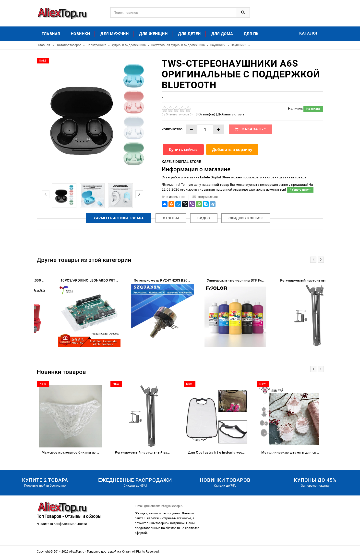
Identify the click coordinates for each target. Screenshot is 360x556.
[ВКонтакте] (165, 204)
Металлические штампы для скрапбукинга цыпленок (291, 452)
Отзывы (171, 218)
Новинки (80, 33)
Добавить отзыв (230, 114)
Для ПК (251, 33)
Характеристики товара (119, 218)
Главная (51, 33)
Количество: (172, 129)
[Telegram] (213, 204)
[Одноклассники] (171, 204)
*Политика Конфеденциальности (62, 524)
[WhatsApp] (199, 204)
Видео (203, 218)
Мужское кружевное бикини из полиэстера (72, 452)
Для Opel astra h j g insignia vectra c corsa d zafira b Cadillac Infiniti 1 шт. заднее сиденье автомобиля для (218, 452)
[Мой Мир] (178, 204)
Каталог (308, 33)
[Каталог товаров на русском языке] (62, 507)
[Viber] (192, 204)
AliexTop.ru (77, 551)
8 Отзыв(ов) (205, 114)
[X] (185, 204)
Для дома (222, 33)
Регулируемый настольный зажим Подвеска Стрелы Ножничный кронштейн (145, 452)
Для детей (189, 33)
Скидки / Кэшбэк (245, 218)
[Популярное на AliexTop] (62, 13)
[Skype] (206, 204)
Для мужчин (114, 33)
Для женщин (153, 33)
